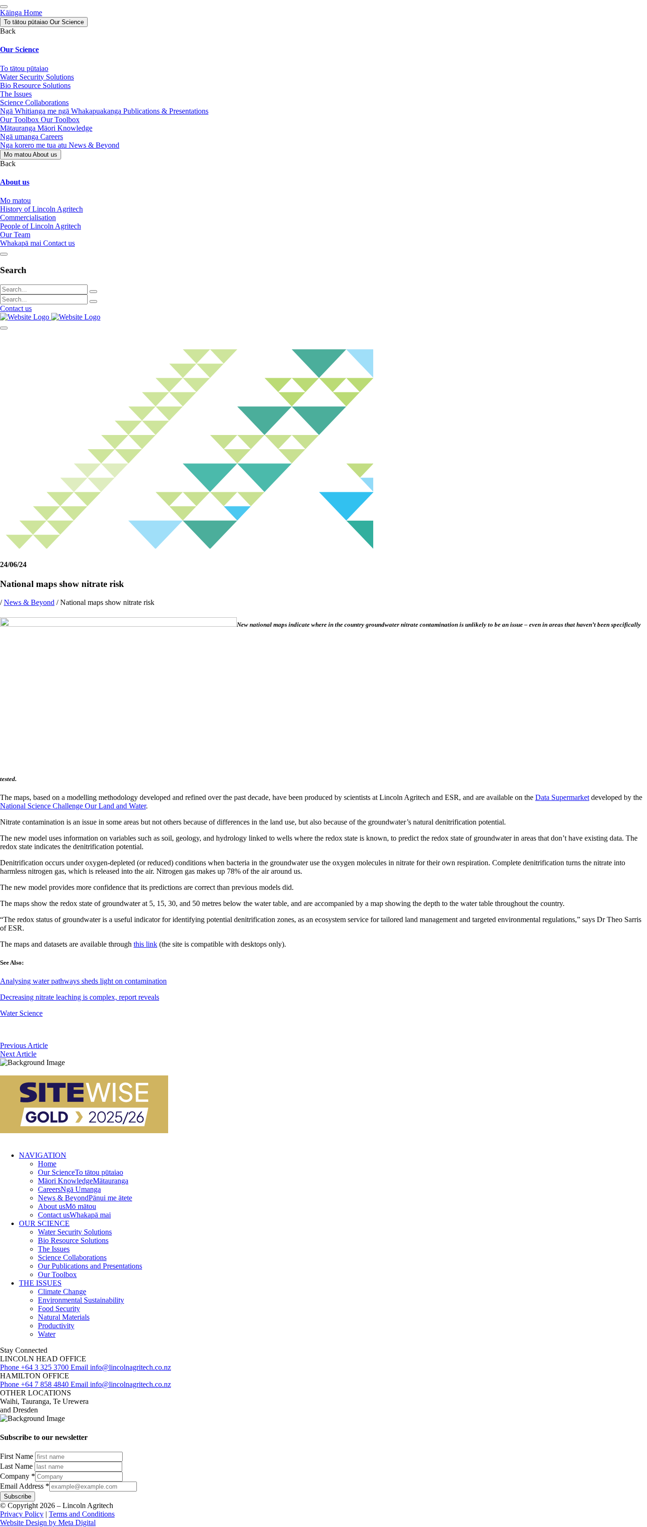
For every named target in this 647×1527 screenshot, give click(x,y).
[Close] (4, 254)
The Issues (54, 1249)
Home (47, 1164)
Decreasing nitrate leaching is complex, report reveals (79, 997)
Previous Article (24, 1045)
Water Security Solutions (75, 1232)
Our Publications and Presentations (90, 1266)
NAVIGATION (42, 1155)
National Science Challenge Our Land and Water (73, 806)
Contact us (16, 308)
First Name (17, 1456)
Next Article (18, 1054)
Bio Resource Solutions (73, 1240)
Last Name (17, 1466)
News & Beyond (29, 602)
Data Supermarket (562, 797)
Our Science (80, 1172)
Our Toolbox (57, 1274)
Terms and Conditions (82, 1514)
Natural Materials (64, 1317)
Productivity (56, 1326)
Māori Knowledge (83, 1181)
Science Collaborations (72, 1257)
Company (17, 1476)
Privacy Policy (22, 1514)
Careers (69, 1189)
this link (145, 944)
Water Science (21, 1013)
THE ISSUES (40, 1283)
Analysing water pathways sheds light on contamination (83, 981)
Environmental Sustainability (81, 1300)
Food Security (59, 1309)
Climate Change (62, 1291)
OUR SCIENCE (44, 1223)
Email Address (24, 1486)
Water (46, 1334)
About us (67, 1206)
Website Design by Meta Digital (48, 1522)
